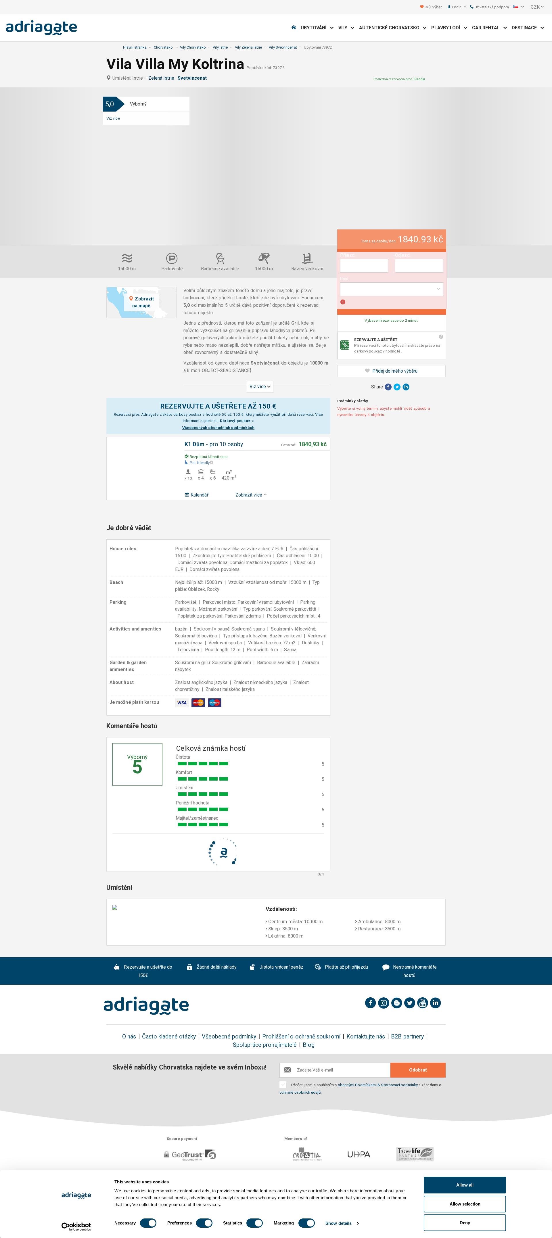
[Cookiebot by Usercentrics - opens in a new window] (76, 1226)
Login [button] (457, 7)
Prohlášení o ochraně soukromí (301, 1036)
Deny (465, 1222)
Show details (338, 1223)
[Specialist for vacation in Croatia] (146, 1005)
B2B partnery (407, 1036)
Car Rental (487, 27)
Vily (344, 27)
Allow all (465, 1185)
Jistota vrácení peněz (280, 967)
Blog (308, 1045)
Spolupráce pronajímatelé (265, 1045)
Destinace (526, 27)
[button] (518, 7)
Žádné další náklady (216, 967)
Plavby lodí (447, 27)
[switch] (204, 1223)
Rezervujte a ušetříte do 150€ (147, 971)
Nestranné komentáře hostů (414, 971)
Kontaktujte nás (365, 1036)
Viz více (113, 118)
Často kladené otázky (169, 1036)
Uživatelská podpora (491, 7)
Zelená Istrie (162, 78)
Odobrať (418, 1070)
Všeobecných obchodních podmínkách (218, 427)
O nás (129, 1036)
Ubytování (315, 27)
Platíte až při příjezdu (346, 967)
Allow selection (465, 1203)
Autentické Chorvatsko (391, 27)
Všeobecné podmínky (229, 1036)
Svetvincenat (193, 78)
